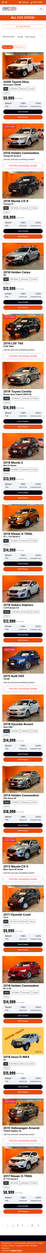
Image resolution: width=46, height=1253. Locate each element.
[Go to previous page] (8, 1225)
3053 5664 (37, 2)
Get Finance (23, 117)
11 (32, 1225)
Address (25, 2)
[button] (41, 9)
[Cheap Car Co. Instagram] (6, 2)
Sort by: (20, 37)
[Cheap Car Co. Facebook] (3, 2)
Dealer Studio (16, 1250)
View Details (23, 112)
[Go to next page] (38, 1225)
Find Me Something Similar (23, 165)
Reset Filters (7, 47)
